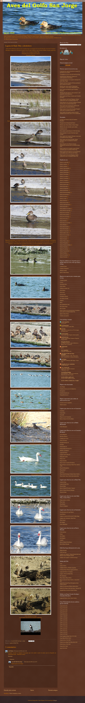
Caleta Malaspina (63, 426)
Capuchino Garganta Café (66, 351)
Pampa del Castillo (64, 456)
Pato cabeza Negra (63, 306)
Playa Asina (62, 502)
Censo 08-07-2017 (63, 612)
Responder (10, 656)
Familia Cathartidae (64, 170)
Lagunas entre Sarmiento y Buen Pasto (68, 518)
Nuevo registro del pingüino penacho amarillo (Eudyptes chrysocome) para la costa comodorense (70, 113)
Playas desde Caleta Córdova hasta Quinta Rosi (69, 476)
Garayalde (62, 414)
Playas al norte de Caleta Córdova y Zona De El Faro (69, 580)
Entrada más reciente (10, 690)
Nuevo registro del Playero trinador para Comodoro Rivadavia (70, 96)
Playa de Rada (63, 486)
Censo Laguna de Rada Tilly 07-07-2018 (68, 636)
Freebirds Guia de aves (64, 393)
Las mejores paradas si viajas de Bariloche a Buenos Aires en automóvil (69, 343)
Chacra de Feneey (63, 440)
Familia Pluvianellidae (64, 212)
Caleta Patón (62, 413)
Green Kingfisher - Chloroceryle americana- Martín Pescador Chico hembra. (69, 374)
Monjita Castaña (63, 270)
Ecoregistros (62, 391)
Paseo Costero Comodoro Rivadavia (67, 462)
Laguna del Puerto (63, 452)
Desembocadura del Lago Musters (67, 512)
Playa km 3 (62, 472)
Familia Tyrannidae (64, 255)
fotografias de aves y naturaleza (68, 364)
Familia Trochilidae (64, 249)
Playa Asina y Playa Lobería (65, 577)
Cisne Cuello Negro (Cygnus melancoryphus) (70, 334)
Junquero (62, 300)
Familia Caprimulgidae (64, 168)
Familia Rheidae (63, 224)
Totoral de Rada (63, 492)
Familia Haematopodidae (65, 192)
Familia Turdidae (63, 253)
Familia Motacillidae (64, 202)
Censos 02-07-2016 (64, 646)
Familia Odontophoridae (65, 204)
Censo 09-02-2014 (63, 614)
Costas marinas (63, 532)
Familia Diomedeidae (64, 182)
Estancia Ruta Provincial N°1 (66, 448)
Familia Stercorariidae (64, 234)
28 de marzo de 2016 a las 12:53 (30, 661)
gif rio (62, 347)
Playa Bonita (62, 504)
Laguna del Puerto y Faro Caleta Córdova (68, 598)
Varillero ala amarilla (64, 315)
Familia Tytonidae (63, 257)
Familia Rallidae (63, 220)
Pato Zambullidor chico (65, 304)
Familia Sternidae (63, 236)
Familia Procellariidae (64, 216)
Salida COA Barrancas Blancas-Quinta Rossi (69, 586)
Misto (61, 302)
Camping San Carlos (64, 438)
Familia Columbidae (64, 178)
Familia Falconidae (64, 186)
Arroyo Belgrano (63, 434)
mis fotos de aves (64, 337)
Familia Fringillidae (64, 188)
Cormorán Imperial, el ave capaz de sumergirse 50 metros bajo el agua (70, 80)
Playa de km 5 (63, 470)
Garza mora (62, 292)
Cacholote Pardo (63, 266)
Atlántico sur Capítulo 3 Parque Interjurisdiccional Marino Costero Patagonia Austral (70, 555)
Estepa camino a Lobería (65, 500)
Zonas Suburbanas (63, 524)
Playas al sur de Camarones (65, 417)
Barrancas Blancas (63, 436)
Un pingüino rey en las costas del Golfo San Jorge (70, 74)
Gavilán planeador (64, 365)
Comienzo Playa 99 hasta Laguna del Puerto (69, 569)
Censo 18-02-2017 (63, 628)
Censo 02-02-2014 (63, 606)
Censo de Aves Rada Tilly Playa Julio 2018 (68, 642)
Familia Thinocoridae (64, 241)
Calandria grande (63, 280)
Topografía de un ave (64, 395)
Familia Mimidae (63, 200)
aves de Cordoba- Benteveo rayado (68, 378)
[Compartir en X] (31, 641)
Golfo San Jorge (63, 552)
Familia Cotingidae (64, 180)
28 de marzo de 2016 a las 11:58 (20, 651)
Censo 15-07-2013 (63, 622)
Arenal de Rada (63, 482)
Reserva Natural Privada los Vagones (67, 488)
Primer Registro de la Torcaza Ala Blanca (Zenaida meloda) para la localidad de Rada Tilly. (70, 103)
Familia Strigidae (63, 238)
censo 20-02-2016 (63, 648)
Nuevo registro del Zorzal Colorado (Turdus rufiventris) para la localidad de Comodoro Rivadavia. (69, 141)
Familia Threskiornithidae (65, 245)
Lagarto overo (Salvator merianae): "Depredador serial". (68, 369)
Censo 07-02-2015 (63, 608)
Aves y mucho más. (65, 367)
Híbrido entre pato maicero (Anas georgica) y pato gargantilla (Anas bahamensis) (70, 93)
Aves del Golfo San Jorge (17, 661)
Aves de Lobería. (64, 333)
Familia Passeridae (64, 206)
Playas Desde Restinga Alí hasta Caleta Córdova (70, 474)
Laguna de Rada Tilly (14, 643)
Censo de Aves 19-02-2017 (65, 640)
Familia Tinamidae (64, 247)
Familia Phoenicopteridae (65, 210)
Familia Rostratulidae (64, 226)
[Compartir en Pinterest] (33, 641)
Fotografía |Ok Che (65, 342)
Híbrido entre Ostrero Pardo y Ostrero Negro (69, 125)
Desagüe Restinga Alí (64, 442)
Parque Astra (62, 458)
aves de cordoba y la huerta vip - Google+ (70, 380)
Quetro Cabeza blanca (64, 272)
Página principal (63, 550)
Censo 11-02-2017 (63, 616)
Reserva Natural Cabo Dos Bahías (67, 419)
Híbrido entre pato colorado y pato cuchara (68, 127)
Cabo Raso (62, 410)
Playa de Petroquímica (64, 468)
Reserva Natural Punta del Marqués (67, 490)
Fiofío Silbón (62, 286)
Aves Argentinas (64, 350)
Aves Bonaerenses (65, 325)
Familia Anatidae (63, 164)
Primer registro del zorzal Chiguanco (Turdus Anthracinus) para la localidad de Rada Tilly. (69, 155)
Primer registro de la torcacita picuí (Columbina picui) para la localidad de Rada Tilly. (70, 311)
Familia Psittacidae (64, 218)
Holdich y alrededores (64, 450)
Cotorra (61, 282)
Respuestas (12, 659)
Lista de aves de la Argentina (66, 402)
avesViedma (10, 651)
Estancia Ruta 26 (63, 446)
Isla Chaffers (62, 536)
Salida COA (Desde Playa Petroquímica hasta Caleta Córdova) (69, 583)
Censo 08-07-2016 (63, 610)
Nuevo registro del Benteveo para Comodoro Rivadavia (69, 90)
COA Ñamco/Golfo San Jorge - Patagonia (68, 354)
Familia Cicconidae (64, 176)
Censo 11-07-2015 (63, 618)
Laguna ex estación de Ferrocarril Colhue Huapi (69, 516)
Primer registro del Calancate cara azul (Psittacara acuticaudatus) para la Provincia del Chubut (70, 152)
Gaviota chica (63, 294)
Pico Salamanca (63, 575)
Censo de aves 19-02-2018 (65, 644)
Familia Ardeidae (63, 166)
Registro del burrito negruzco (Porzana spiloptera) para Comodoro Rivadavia (70, 83)
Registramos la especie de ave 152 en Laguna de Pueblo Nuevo (70, 330)
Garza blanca (62, 290)
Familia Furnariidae (64, 190)
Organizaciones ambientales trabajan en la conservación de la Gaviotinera (68, 77)
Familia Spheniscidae (64, 232)
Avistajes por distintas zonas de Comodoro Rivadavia (68, 120)
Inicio (32, 690)
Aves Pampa (62, 386)
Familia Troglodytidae (64, 251)
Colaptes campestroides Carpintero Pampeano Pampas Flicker (70, 339)
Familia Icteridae (63, 196)
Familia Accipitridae (64, 162)
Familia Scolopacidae (64, 230)
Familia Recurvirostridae (65, 222)
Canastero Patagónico (64, 268)
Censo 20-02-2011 (63, 630)
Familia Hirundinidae (64, 194)
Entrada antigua (52, 690)
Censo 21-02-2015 (63, 632)
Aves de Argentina (65, 322)
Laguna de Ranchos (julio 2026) (67, 326)
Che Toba (63, 329)
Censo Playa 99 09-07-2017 (65, 638)
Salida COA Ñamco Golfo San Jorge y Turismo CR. (70, 588)
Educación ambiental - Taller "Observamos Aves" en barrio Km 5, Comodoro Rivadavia (69, 356)
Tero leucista (63, 323)
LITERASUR (64, 346)
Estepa (61, 534)
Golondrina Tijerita (64, 296)
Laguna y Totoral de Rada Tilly (66, 573)
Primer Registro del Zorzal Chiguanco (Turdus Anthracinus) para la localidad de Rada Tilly (69, 100)
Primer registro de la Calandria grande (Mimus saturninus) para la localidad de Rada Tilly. (69, 149)
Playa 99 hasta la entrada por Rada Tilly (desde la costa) (70, 465)
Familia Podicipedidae (64, 214)
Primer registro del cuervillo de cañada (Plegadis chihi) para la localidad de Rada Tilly (70, 109)
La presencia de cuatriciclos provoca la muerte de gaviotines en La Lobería (70, 72)
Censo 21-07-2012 (63, 634)
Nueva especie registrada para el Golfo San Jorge (70, 131)
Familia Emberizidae (64, 184)
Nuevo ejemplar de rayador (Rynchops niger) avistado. (69, 133)
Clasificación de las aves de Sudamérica (68, 389)
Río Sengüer (62, 522)
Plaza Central (62, 520)
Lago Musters (63, 514)
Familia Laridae (63, 198)
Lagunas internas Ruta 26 (65, 454)
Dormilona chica (63, 284)
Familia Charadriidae (64, 172)
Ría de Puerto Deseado (64, 544)
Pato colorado (63, 308)
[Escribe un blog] (30, 641)
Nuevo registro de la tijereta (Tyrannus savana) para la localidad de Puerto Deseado (70, 136)
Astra (61, 563)
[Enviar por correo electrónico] (29, 641)
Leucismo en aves (63, 129)
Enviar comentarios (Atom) (15, 693)
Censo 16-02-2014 (63, 624)
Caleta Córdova (63, 565)
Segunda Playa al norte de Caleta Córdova (68, 590)
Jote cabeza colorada (64, 298)
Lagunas (61, 540)
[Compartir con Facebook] (32, 641)
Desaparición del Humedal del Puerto (67, 123)
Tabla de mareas (63, 404)
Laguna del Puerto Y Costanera (66, 571)
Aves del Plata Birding (66, 372)
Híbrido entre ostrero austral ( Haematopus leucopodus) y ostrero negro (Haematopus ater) (69, 87)
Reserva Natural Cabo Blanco (66, 542)
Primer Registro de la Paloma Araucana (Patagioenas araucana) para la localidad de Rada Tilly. (70, 145)
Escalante (62, 444)
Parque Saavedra (63, 460)
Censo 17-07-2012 (63, 626)
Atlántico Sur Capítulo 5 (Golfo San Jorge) (69, 557)
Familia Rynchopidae (64, 228)
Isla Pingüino (62, 538)
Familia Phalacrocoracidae (65, 208)
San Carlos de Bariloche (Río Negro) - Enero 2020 (70, 361)
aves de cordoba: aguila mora (67, 377)
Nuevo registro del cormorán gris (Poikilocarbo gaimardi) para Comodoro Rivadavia (69, 106)
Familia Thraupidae (64, 243)
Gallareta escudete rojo (64, 288)
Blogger (55, 700)
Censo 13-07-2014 (63, 620)
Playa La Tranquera (64, 506)
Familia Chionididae (64, 174)
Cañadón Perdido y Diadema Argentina (68, 567)
